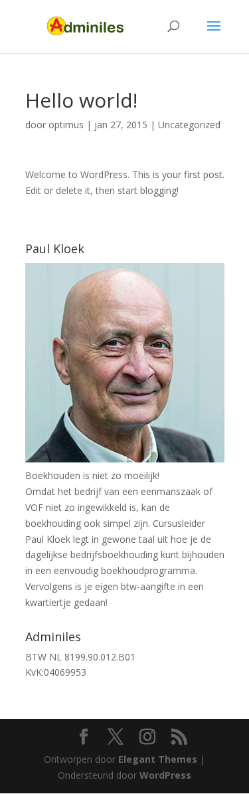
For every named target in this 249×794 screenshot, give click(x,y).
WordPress (165, 775)
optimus (66, 124)
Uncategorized (189, 124)
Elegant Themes (157, 759)
